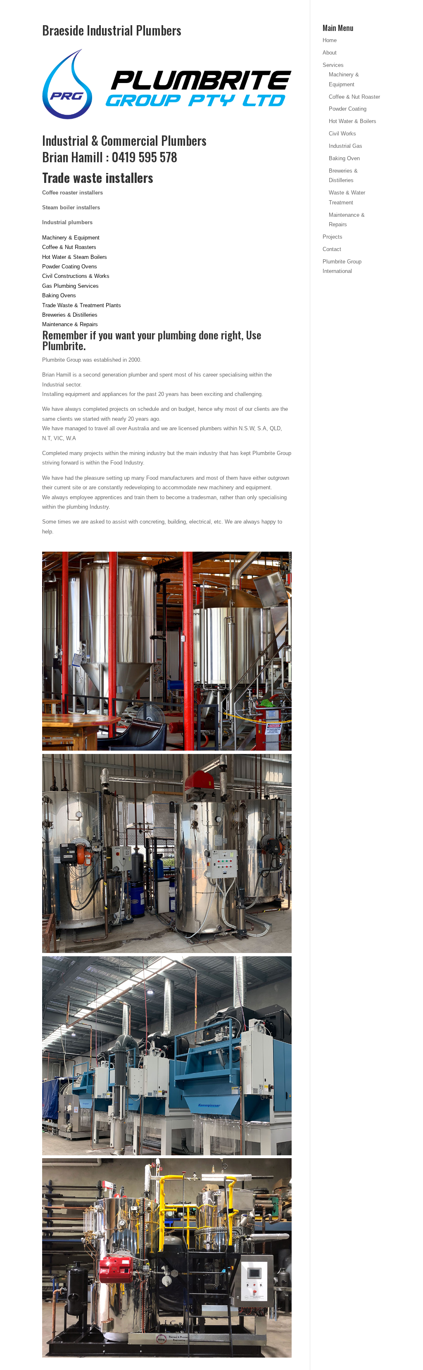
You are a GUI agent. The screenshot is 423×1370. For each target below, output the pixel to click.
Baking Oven (344, 158)
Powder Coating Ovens (69, 266)
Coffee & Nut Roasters (70, 247)
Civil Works (342, 133)
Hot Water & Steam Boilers (74, 257)
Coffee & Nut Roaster (354, 97)
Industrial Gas (345, 146)
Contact (332, 249)
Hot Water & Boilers (352, 121)
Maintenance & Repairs (70, 324)
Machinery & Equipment (71, 238)
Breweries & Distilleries (69, 315)
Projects (332, 237)
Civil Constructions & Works (75, 276)
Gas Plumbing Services (71, 286)
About (330, 53)
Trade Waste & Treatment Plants (81, 305)
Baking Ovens (59, 295)
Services (333, 65)
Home (330, 40)
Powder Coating (347, 109)
